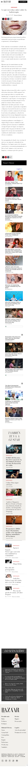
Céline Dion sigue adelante (12, 483)
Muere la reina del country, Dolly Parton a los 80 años (14, 684)
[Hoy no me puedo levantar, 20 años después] (8, 588)
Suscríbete (23, 2)
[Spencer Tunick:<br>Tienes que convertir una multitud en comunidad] (8, 545)
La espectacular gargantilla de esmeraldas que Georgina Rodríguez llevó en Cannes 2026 (15, 678)
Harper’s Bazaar (18, 15)
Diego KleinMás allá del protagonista (13, 567)
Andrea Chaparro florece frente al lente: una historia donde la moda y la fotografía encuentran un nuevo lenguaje (14, 507)
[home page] (7, 2)
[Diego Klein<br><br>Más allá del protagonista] (8, 561)
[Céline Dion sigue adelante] (14, 474)
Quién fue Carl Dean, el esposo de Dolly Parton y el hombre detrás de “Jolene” (14, 671)
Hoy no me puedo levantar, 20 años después (14, 592)
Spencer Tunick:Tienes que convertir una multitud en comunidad (12, 552)
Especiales (14, 7)
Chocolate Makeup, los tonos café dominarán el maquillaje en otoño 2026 (14, 691)
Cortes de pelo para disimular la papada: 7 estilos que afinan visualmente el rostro (14, 698)
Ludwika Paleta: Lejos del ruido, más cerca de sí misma (13, 580)
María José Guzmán (16, 596)
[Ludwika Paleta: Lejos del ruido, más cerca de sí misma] (8, 576)
